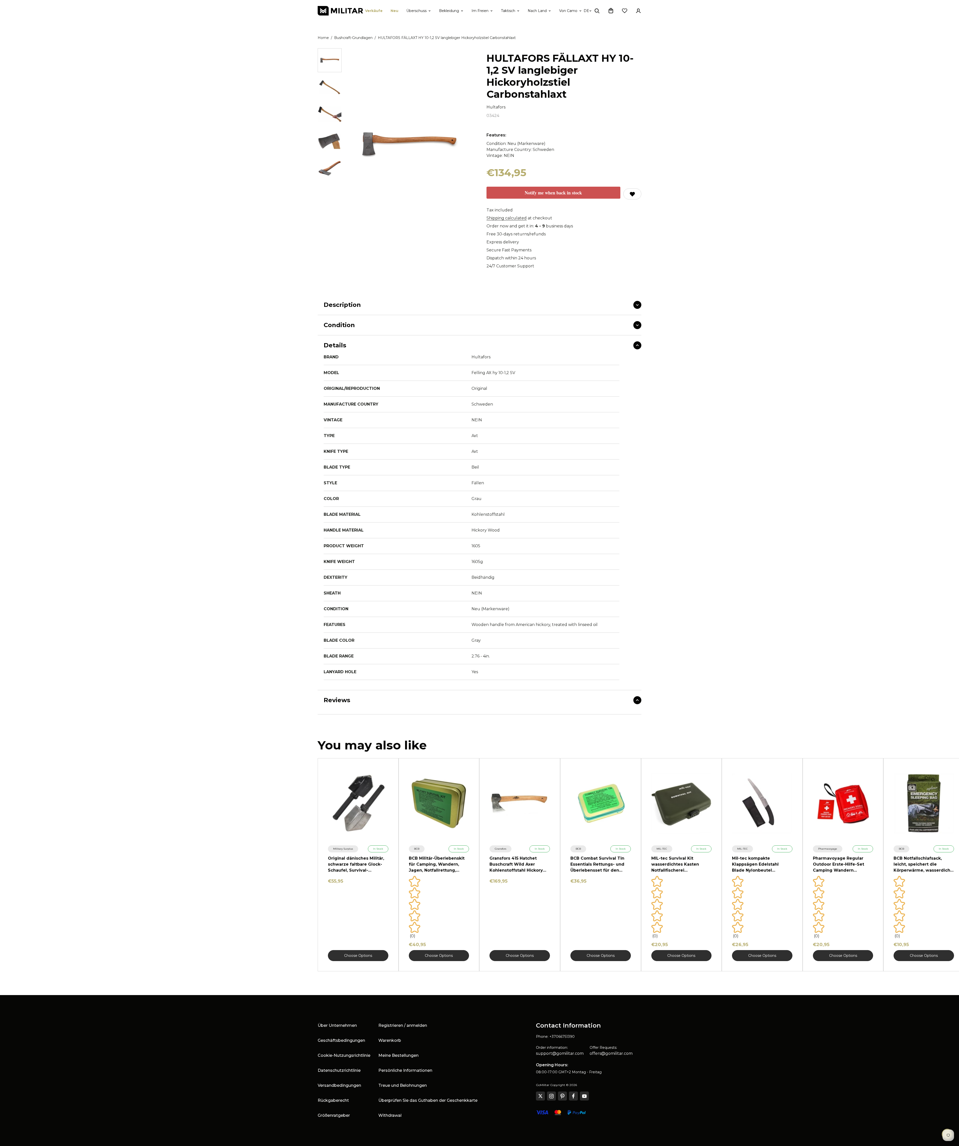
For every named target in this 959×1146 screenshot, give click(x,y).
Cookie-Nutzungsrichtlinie (344, 1055)
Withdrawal (390, 1115)
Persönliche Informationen (405, 1070)
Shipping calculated (506, 218)
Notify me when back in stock (553, 192)
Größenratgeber (334, 1115)
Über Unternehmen (337, 1025)
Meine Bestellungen (398, 1055)
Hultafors (495, 107)
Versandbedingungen (339, 1085)
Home (323, 37)
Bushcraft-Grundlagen (353, 37)
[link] (343, 848)
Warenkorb (389, 1040)
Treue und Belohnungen (402, 1085)
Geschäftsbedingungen (341, 1040)
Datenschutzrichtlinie (339, 1070)
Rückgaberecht (333, 1100)
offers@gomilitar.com (611, 1053)
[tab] (330, 60)
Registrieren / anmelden (402, 1025)
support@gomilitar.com (560, 1053)
